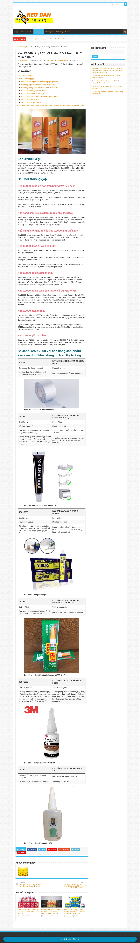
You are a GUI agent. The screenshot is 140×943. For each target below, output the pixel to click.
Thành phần (50, 32)
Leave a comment (62, 60)
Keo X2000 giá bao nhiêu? (31, 102)
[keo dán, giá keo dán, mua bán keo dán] (34, 17)
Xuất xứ (67, 32)
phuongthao (23, 60)
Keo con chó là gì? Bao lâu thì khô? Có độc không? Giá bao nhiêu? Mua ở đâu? (73, 885)
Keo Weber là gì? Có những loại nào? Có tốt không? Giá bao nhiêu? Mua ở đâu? (51, 912)
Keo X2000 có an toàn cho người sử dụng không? (39, 96)
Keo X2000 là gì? (25, 76)
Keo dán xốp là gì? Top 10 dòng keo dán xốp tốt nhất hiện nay (30, 884)
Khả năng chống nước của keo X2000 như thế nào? (40, 88)
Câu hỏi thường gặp (26, 79)
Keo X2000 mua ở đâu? (30, 99)
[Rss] (112, 4)
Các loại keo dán (26, 32)
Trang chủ (17, 31)
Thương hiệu (39, 32)
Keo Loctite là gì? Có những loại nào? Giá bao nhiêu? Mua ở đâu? (28, 912)
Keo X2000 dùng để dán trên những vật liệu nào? (39, 82)
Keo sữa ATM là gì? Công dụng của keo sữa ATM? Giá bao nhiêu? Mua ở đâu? (74, 912)
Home (17, 47)
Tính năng (59, 32)
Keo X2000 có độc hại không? (32, 94)
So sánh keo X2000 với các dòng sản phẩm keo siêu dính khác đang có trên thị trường (52, 105)
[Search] (125, 4)
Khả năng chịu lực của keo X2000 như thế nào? (38, 85)
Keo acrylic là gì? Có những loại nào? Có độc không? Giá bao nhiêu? (47, 39)
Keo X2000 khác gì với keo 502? (33, 91)
